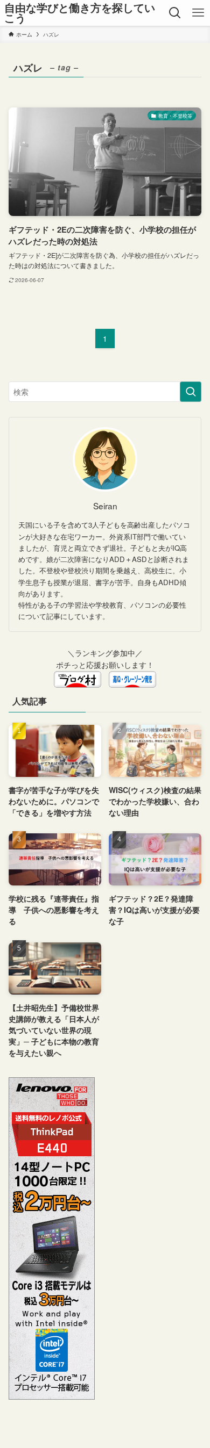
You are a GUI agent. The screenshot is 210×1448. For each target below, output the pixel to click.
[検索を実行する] (190, 391)
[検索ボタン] (175, 13)
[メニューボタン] (198, 13)
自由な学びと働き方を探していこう (79, 13)
